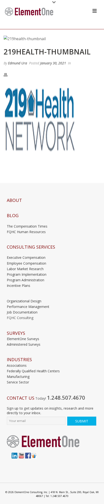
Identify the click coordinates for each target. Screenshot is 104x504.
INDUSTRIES (19, 359)
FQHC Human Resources (26, 231)
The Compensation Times (27, 226)
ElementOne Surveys (23, 338)
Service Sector (18, 382)
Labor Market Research (25, 269)
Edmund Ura (17, 63)
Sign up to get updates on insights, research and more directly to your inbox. (50, 410)
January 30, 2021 (53, 63)
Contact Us (20, 398)
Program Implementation (26, 274)
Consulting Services (31, 247)
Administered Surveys (23, 344)
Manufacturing (18, 376)
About (14, 200)
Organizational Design (24, 301)
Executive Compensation (26, 257)
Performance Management (28, 306)
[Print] (8, 74)
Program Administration (25, 280)
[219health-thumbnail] (52, 38)
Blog (13, 215)
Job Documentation (22, 312)
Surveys (16, 333)
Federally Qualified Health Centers (33, 371)
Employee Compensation (26, 263)
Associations (17, 365)
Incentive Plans (18, 285)
